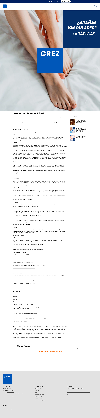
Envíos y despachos (39, 396)
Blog (36, 392)
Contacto (37, 390)
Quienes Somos (38, 388)
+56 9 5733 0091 (10, 391)
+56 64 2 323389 (9, 390)
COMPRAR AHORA (65, 1)
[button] (35, 6)
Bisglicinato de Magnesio (8, 411)
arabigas (24, 338)
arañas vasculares (36, 338)
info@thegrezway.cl (7, 388)
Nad (3, 413)
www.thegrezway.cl (22, 313)
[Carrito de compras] (97, 6)
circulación (49, 338)
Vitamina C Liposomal (7, 409)
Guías (4, 407)
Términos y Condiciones (40, 400)
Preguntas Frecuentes (39, 394)
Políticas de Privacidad (39, 398)
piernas (58, 338)
